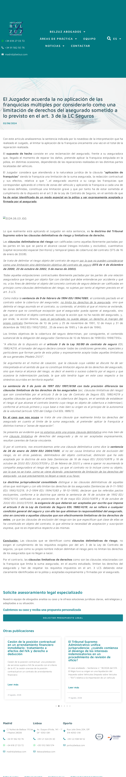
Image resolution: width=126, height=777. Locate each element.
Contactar (80, 45)
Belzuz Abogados (65, 31)
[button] (5, 669)
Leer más (13, 684)
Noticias (52, 45)
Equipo (89, 38)
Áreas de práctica (56, 38)
